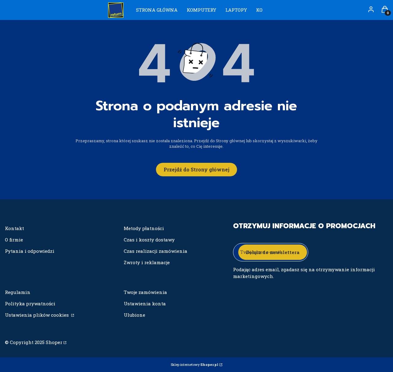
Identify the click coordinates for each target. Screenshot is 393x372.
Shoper (54, 342)
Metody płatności (144, 228)
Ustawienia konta (145, 303)
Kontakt (14, 228)
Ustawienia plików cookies (37, 315)
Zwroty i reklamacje (147, 262)
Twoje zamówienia (145, 292)
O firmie (14, 240)
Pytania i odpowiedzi (29, 251)
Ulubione (134, 315)
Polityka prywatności (30, 303)
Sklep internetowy (194, 364)
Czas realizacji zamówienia (155, 251)
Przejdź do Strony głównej (196, 169)
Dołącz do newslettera (272, 252)
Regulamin (17, 292)
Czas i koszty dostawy (149, 240)
